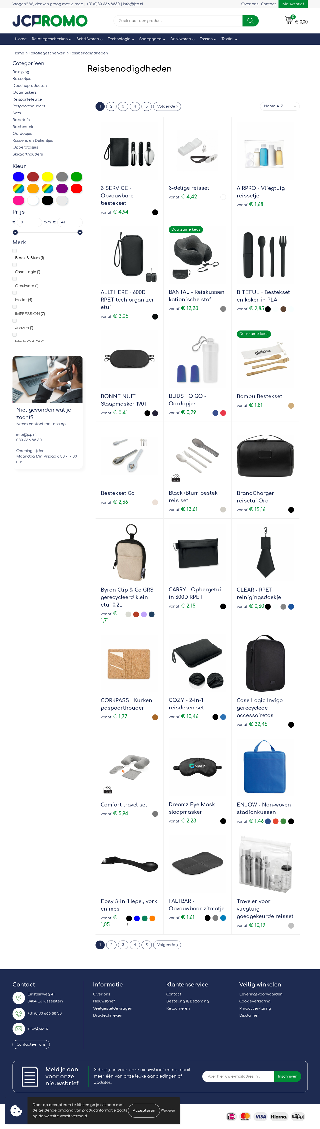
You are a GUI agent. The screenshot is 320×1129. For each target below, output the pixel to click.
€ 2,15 (182, 606)
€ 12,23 (183, 308)
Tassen (206, 39)
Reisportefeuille (27, 99)
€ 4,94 (114, 212)
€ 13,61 (183, 509)
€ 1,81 (249, 405)
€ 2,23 (182, 821)
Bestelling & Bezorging (187, 1001)
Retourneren (178, 1008)
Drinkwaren (180, 39)
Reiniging (20, 72)
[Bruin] (33, 176)
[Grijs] (62, 176)
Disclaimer (249, 1015)
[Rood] (76, 188)
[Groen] (76, 176)
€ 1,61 (181, 917)
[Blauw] (18, 176)
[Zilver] (62, 200)
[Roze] (18, 200)
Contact (268, 4)
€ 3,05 (114, 316)
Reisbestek (22, 127)
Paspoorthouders (28, 106)
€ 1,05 (109, 921)
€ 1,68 (250, 204)
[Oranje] (33, 188)
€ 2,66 (114, 502)
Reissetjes (21, 79)
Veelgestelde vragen (112, 1008)
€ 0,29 (182, 412)
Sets (16, 113)
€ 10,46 (183, 716)
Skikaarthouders (27, 154)
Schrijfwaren (87, 39)
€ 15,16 (251, 509)
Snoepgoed (150, 39)
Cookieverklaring (254, 1001)
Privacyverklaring (255, 1008)
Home (21, 39)
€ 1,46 (250, 821)
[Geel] (47, 176)
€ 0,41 (114, 413)
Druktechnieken (107, 1015)
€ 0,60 (250, 606)
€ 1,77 (114, 717)
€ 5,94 (114, 813)
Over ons (249, 4)
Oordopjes (22, 134)
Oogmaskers (24, 92)
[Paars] (62, 188)
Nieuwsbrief (293, 4)
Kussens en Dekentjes (32, 141)
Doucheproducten (29, 86)
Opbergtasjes (25, 147)
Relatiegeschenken (50, 39)
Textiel (228, 39)
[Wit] (33, 200)
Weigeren (168, 1110)
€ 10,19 (251, 925)
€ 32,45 (252, 724)
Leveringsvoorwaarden (260, 994)
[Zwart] (47, 200)
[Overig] (47, 188)
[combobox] (178, 20)
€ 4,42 (183, 197)
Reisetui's (21, 120)
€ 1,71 (109, 617)
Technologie (119, 39)
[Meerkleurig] (18, 188)
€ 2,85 (250, 309)
